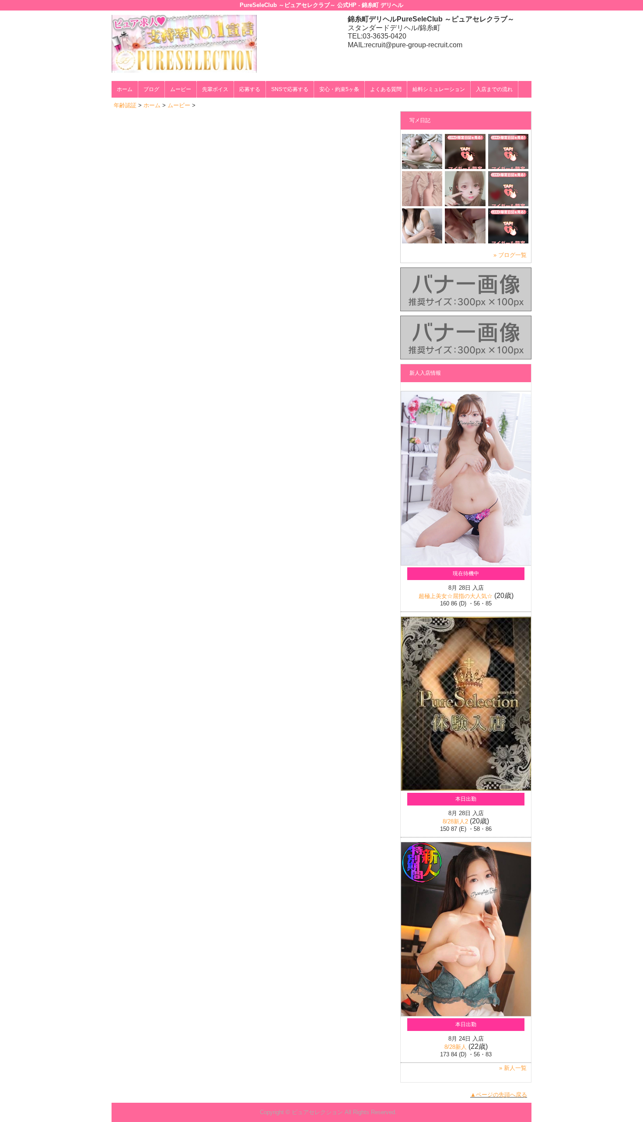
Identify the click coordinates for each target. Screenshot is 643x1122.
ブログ (151, 89)
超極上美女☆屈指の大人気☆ (456, 596)
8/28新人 (455, 1047)
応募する (249, 89)
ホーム (125, 89)
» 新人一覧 (513, 1068)
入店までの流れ (494, 89)
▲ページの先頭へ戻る (498, 1094)
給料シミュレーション (438, 89)
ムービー (180, 89)
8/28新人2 (455, 821)
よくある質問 (386, 89)
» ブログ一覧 (510, 255)
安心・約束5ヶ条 (339, 89)
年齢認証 (125, 105)
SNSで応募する (289, 89)
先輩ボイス (215, 89)
